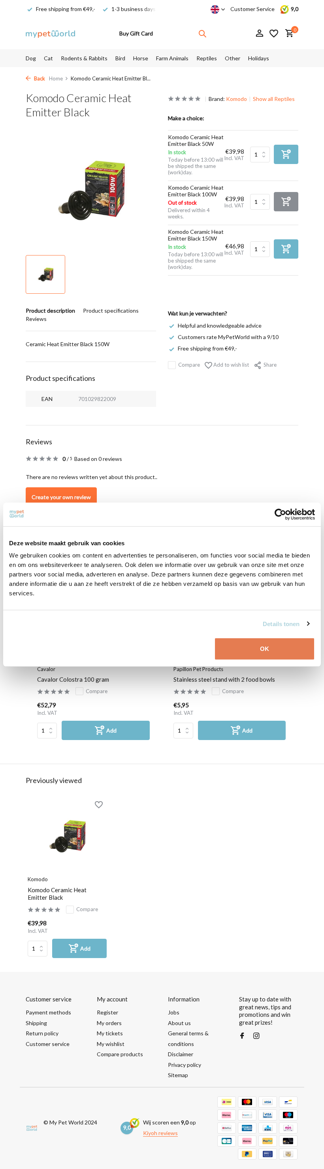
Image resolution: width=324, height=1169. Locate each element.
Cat (48, 58)
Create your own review (61, 497)
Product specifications (111, 310)
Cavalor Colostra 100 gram (73, 679)
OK (264, 648)
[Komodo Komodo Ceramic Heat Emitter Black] (67, 836)
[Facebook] (242, 1036)
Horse (140, 58)
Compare (189, 365)
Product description (50, 310)
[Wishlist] (273, 33)
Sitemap (178, 1075)
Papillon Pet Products (198, 669)
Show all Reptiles (274, 98)
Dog (31, 58)
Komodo (236, 98)
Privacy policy (184, 1064)
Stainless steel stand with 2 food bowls (224, 679)
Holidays (258, 58)
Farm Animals (172, 58)
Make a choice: (186, 118)
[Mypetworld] (50, 33)
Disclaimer (180, 1054)
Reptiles (206, 58)
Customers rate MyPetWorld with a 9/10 (228, 337)
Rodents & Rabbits (84, 58)
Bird (120, 58)
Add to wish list (230, 365)
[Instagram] (256, 1036)
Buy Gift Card (136, 33)
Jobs (173, 1012)
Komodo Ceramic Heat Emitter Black (57, 893)
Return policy (42, 1033)
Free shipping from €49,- (207, 348)
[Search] (202, 33)
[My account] (259, 33)
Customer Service (252, 9)
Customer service (48, 1043)
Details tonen (281, 623)
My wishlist (110, 1043)
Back (39, 78)
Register (107, 1012)
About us (179, 1023)
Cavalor (46, 669)
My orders (109, 1023)
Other (232, 58)
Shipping (36, 1023)
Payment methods (48, 1012)
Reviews (36, 318)
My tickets (110, 1033)
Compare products (120, 1054)
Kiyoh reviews (160, 1133)
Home (56, 78)
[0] (287, 33)
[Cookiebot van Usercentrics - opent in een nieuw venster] (280, 514)
